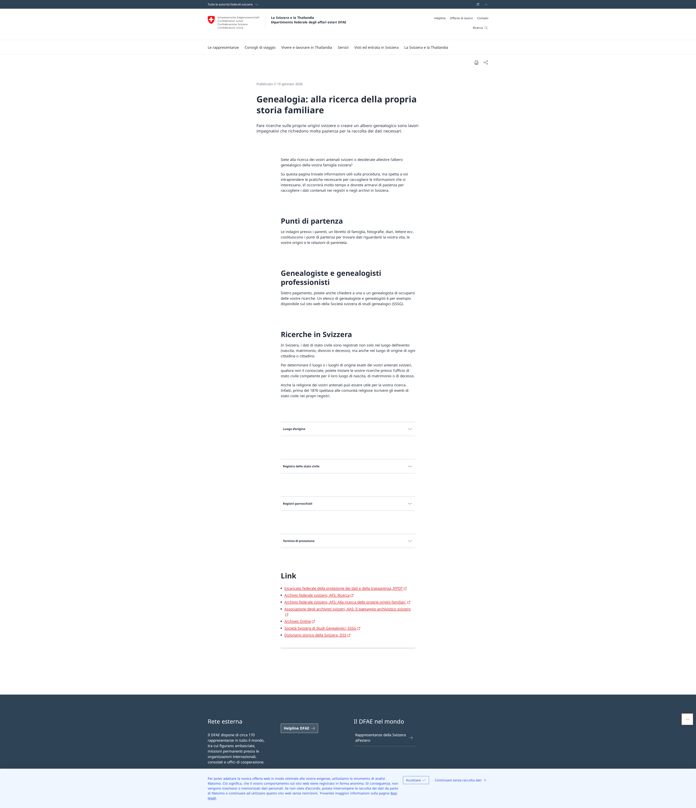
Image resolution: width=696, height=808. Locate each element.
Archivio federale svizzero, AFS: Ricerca (317, 595)
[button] (223, 47)
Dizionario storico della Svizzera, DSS (315, 635)
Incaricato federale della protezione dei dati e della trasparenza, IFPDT (343, 588)
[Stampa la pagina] (476, 62)
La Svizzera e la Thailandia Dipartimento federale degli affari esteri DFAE (308, 19)
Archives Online (297, 621)
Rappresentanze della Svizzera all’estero (380, 737)
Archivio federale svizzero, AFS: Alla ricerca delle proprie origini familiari (345, 602)
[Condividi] (485, 62)
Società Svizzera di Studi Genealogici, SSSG (320, 628)
